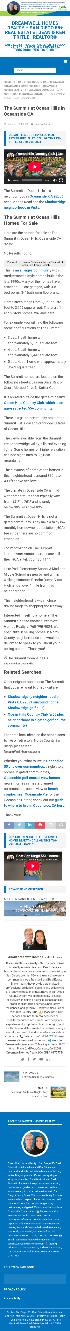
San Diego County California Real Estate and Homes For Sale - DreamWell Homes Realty (34, 86)
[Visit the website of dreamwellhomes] (22, 1059)
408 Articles (54, 957)
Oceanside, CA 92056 (46, 196)
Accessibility (12, 1298)
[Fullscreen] (61, 180)
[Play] (9, 180)
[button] (64, 61)
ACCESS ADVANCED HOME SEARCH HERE (29, 899)
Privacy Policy (14, 1289)
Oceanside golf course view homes (32, 778)
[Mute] (55, 180)
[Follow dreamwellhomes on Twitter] (33, 1059)
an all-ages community (33, 270)
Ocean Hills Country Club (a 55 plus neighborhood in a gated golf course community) (37, 720)
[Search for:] (35, 70)
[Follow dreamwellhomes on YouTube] (40, 1059)
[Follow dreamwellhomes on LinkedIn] (46, 1059)
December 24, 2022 (18, 124)
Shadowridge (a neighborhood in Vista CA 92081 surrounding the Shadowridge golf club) (33, 702)
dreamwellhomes (43, 124)
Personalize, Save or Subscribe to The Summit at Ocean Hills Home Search (35, 263)
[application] (35, 166)
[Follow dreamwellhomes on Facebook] (26, 1059)
